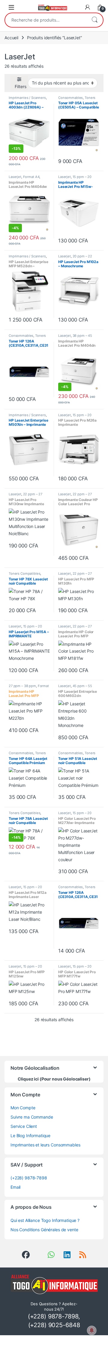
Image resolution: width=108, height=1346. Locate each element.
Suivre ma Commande (31, 1116)
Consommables (70, 98)
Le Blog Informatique (30, 1135)
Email (15, 1187)
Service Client (23, 1126)
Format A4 (31, 177)
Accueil (11, 37)
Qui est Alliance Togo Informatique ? (45, 1220)
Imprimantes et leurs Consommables (45, 1144)
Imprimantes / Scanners (27, 98)
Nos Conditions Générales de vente (44, 1229)
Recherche (94, 20)
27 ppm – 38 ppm (22, 686)
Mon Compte (22, 1107)
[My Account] (87, 7)
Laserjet (15, 177)
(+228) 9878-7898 (28, 1177)
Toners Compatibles (76, 99)
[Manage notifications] (92, 1330)
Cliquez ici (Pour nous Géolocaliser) (54, 1078)
